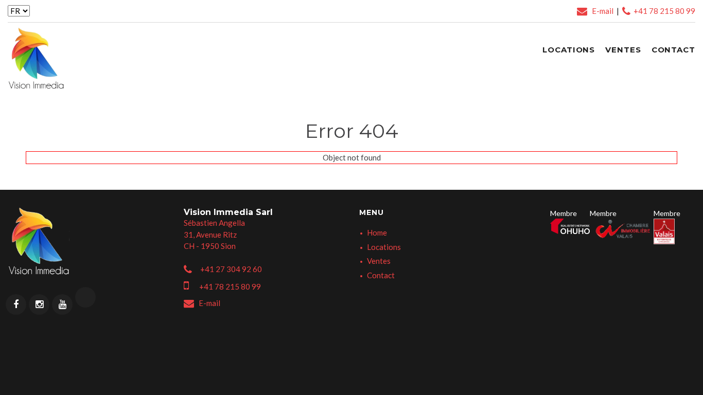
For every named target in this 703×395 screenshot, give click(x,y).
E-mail (601, 10)
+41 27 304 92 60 (229, 269)
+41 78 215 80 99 (662, 10)
